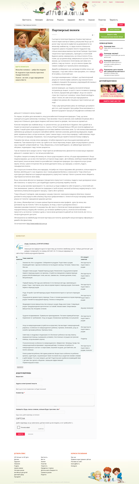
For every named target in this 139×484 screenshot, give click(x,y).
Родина (60, 19)
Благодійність (75, 464)
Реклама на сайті (76, 461)
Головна (86, 2)
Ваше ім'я (19, 376)
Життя (81, 19)
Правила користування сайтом (81, 459)
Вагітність (26, 19)
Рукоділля (17, 477)
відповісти (20, 367)
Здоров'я (71, 19)
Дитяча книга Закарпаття (49, 470)
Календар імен (109, 46)
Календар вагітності (111, 60)
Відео (111, 2)
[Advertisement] (31, 97)
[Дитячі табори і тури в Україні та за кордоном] (112, 91)
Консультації (96, 2)
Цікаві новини (18, 468)
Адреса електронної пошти (26, 383)
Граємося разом (46, 472)
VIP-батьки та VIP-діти (21, 457)
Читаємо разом (19, 470)
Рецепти (43, 474)
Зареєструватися (115, 29)
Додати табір (112, 35)
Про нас (73, 457)
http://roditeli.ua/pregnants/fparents (32, 253)
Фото (104, 2)
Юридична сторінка (47, 468)
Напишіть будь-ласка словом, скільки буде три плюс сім (38, 409)
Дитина (49, 19)
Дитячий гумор (19, 474)
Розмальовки (119, 2)
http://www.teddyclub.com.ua (37, 224)
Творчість (113, 19)
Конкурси (74, 466)
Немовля (39, 19)
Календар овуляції (111, 53)
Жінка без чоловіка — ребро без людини (31, 70)
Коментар (20, 393)
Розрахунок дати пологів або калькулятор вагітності (114, 70)
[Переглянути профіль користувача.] (19, 246)
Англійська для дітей (20, 472)
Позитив (102, 19)
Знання (91, 19)
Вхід (103, 29)
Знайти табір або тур (112, 101)
